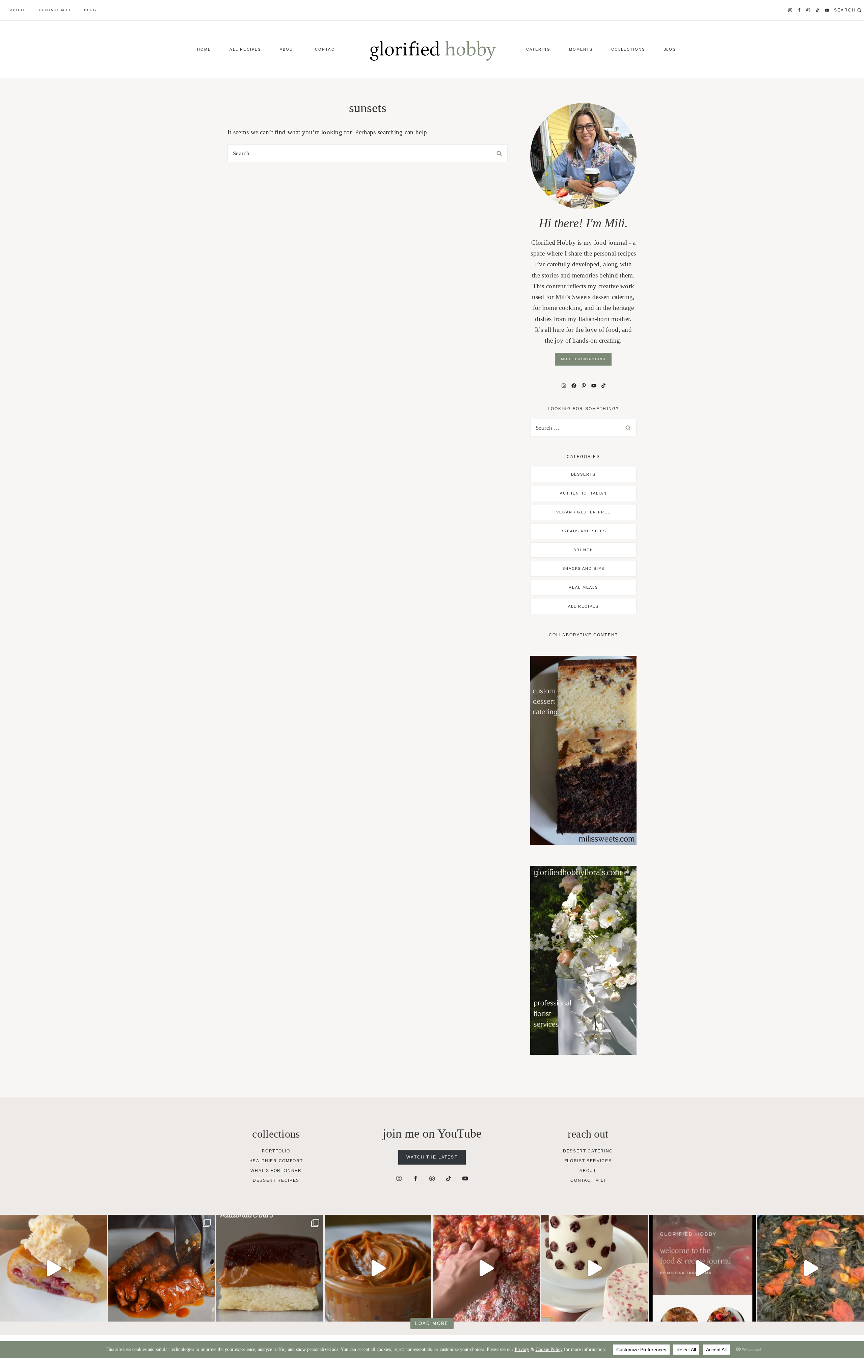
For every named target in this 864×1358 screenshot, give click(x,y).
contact (326, 49)
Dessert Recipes (276, 1180)
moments (581, 49)
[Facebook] (799, 10)
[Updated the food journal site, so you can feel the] (702, 1268)
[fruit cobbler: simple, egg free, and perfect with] (53, 1268)
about (17, 10)
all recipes (583, 606)
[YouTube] (826, 10)
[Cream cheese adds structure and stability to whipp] (594, 1268)
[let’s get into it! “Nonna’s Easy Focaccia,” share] (486, 1268)
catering (538, 49)
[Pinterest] (808, 10)
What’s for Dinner (276, 1170)
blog (90, 10)
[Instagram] (790, 10)
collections (628, 49)
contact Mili (55, 10)
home (204, 49)
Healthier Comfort (276, 1161)
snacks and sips (583, 568)
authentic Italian (583, 493)
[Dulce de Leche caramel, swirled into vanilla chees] (378, 1268)
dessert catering (588, 1151)
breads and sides (583, 531)
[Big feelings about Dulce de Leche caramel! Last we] (269, 1268)
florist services (588, 1161)
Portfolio (276, 1151)
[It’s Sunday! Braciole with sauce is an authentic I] (161, 1268)
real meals (583, 587)
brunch (583, 550)
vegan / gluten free (583, 512)
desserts (583, 474)
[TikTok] (817, 10)
